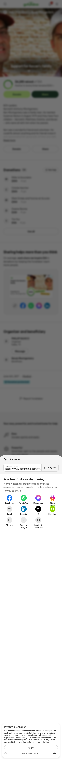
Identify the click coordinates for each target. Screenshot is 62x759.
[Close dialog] (57, 459)
